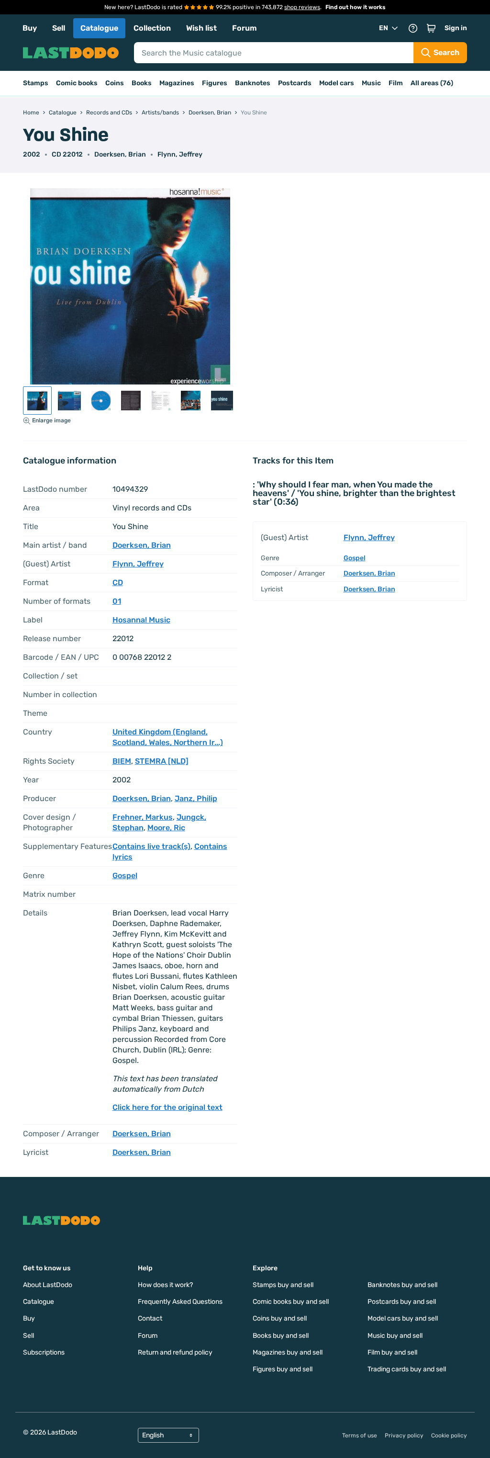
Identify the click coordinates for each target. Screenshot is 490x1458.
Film (396, 83)
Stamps (35, 83)
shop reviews (302, 7)
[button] (431, 28)
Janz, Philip (196, 798)
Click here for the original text (167, 1107)
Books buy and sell (281, 1336)
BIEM (121, 761)
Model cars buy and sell (403, 1318)
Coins (114, 83)
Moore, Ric (166, 827)
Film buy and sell (392, 1352)
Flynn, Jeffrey (179, 154)
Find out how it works (355, 7)
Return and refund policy (175, 1352)
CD (117, 582)
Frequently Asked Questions (180, 1302)
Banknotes (252, 83)
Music (371, 83)
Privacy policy (404, 1435)
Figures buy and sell (282, 1369)
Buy (29, 28)
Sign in (456, 28)
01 (116, 601)
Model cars (336, 83)
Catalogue (99, 28)
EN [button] (383, 28)
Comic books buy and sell (291, 1302)
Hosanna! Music (141, 619)
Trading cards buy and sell (407, 1369)
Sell (58, 28)
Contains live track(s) (151, 846)
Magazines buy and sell (288, 1352)
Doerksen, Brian (120, 154)
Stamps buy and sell (283, 1285)
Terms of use (359, 1435)
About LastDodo (47, 1285)
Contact (150, 1318)
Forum (244, 28)
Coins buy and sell (280, 1318)
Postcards (295, 83)
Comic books (77, 83)
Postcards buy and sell (402, 1302)
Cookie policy (449, 1435)
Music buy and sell (395, 1336)
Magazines (176, 83)
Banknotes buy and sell (402, 1285)
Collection (152, 28)
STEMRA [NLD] (162, 761)
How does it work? (165, 1285)
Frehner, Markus (142, 817)
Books (142, 83)
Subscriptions (44, 1352)
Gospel (124, 875)
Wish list (201, 28)
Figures (214, 83)
